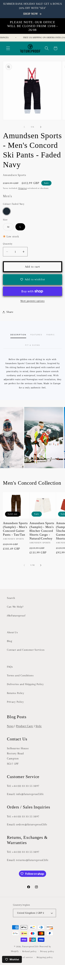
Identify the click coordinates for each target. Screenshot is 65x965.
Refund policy (29, 951)
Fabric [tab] (50, 335)
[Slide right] (41, 127)
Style (39, 726)
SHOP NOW (30, 13)
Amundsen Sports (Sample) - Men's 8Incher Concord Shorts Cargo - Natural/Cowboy (41, 530)
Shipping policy (45, 957)
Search (11, 598)
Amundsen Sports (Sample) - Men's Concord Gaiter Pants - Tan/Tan (15, 528)
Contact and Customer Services (26, 649)
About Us (12, 632)
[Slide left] (24, 127)
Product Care (24, 726)
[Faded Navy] (6, 211)
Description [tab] (18, 335)
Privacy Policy (15, 701)
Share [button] (9, 311)
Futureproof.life (30, 946)
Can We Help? (15, 606)
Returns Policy (15, 693)
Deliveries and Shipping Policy (25, 684)
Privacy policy (47, 951)
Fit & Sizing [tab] (32, 345)
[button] (8, 48)
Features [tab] (36, 335)
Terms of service (24, 957)
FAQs (10, 666)
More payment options (32, 301)
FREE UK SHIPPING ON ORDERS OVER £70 (41, 37)
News (10, 726)
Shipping (22, 188)
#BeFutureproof (16, 615)
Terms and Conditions (20, 675)
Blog (9, 641)
